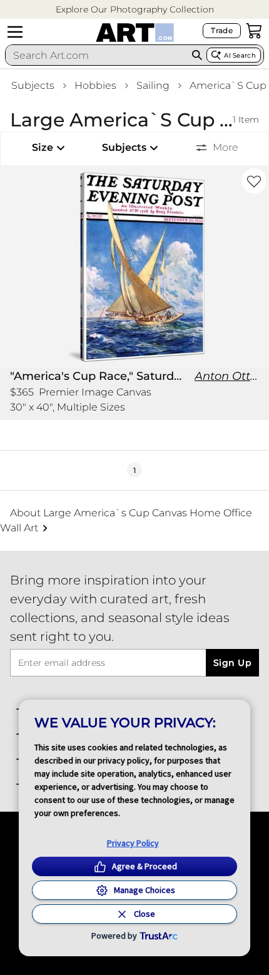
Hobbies (95, 85)
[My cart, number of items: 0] (254, 31)
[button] (135, 9)
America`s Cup (228, 85)
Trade (222, 30)
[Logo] (135, 32)
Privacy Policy (133, 843)
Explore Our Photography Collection (135, 9)
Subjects (32, 85)
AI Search (240, 55)
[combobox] (97, 55)
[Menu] (15, 32)
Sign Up (232, 662)
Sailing (153, 85)
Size (42, 147)
